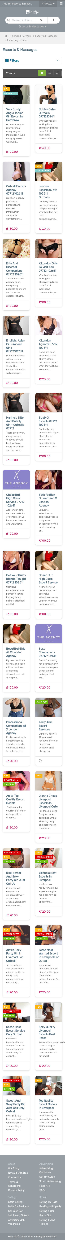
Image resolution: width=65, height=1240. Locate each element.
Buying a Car (46, 1211)
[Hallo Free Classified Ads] (32, 11)
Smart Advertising (50, 1181)
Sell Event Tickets (18, 1215)
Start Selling (15, 1202)
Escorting (12, 40)
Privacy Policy (16, 1190)
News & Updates (18, 1173)
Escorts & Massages (46, 36)
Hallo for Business (18, 1206)
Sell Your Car (15, 1211)
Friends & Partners (21, 36)
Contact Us (15, 1177)
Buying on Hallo (48, 1202)
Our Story (13, 1168)
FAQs (42, 1190)
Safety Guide (47, 1176)
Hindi (24, 40)
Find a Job (45, 1215)
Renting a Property (50, 1206)
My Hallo (47, 3)
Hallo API (44, 1185)
